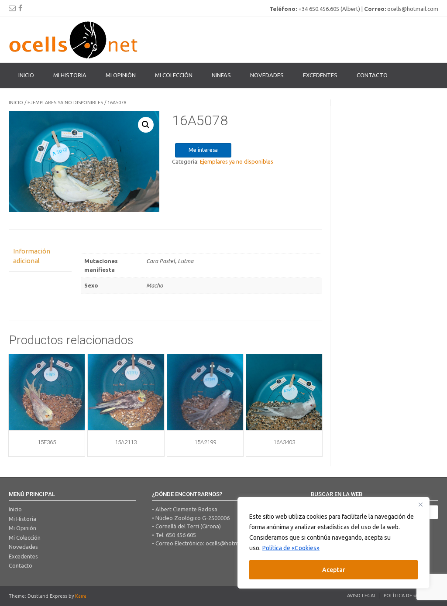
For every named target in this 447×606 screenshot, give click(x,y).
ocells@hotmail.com (231, 543)
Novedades (267, 75)
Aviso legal (361, 595)
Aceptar (333, 569)
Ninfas (221, 75)
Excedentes (320, 75)
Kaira (80, 596)
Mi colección (174, 75)
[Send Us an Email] (12, 8)
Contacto (372, 75)
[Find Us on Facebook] (20, 8)
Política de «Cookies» (291, 547)
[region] (333, 543)
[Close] (420, 504)
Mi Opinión (121, 75)
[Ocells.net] (74, 39)
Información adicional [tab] (31, 256)
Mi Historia (69, 75)
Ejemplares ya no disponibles (65, 102)
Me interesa (203, 150)
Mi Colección (25, 537)
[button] (146, 125)
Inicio (26, 75)
